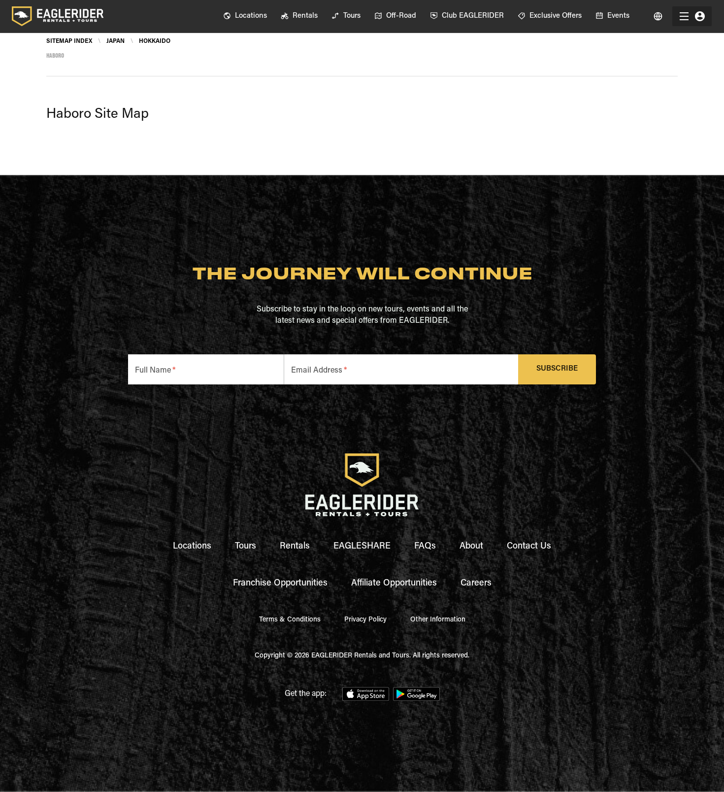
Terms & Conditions (290, 620)
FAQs (425, 546)
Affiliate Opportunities (394, 583)
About (471, 546)
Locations (192, 546)
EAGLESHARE (362, 546)
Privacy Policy (365, 620)
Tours (245, 546)
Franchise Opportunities (280, 583)
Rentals (295, 546)
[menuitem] (245, 16)
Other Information (437, 620)
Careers (476, 583)
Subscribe (557, 369)
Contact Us (529, 546)
